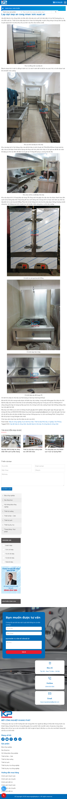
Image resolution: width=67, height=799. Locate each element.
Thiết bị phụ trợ (9, 525)
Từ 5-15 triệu (9, 550)
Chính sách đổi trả (7, 782)
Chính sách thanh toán (8, 776)
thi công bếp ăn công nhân (50, 424)
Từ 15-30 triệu (9, 554)
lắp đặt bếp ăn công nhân (18, 424)
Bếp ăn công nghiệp (15, 422)
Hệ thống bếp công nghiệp (10, 506)
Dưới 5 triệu (8, 545)
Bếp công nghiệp (6, 2)
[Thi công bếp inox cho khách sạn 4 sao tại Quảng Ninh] (54, 447)
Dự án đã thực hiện (28, 422)
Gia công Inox (8, 500)
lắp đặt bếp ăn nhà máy (34, 424)
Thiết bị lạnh (8, 520)
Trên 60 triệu (9, 562)
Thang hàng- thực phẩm (10, 530)
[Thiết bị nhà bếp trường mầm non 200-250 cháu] (32, 447)
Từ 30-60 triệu (9, 558)
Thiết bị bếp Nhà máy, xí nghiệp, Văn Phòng (47, 422)
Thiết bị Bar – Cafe (10, 516)
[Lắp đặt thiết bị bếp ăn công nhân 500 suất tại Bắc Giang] (11, 447)
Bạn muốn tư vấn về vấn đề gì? (18, 639)
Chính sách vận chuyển (8, 779)
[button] (65, 2)
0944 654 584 (49, 687)
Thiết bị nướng (8, 511)
